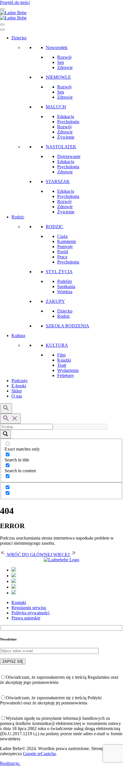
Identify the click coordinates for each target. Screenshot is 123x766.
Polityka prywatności (30, 612)
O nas (16, 396)
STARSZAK (58, 181)
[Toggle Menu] (2, 30)
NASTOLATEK (61, 146)
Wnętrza (64, 291)
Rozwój (64, 57)
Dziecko (19, 37)
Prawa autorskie (25, 617)
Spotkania (66, 286)
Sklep (16, 390)
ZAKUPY (55, 301)
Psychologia (68, 121)
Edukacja (65, 116)
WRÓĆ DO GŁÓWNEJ (29, 554)
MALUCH (56, 106)
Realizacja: (10, 763)
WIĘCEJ (62, 554)
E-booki (18, 385)
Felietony (65, 375)
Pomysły (65, 246)
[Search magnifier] (5, 434)
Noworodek (57, 47)
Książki (64, 360)
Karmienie (66, 241)
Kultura (18, 335)
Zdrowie (65, 67)
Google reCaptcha (39, 753)
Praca (62, 256)
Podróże (64, 281)
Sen (60, 62)
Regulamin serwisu (28, 607)
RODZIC (54, 226)
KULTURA (57, 345)
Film (61, 354)
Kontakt (18, 602)
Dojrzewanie (68, 156)
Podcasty (19, 380)
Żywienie (65, 137)
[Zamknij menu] (2, 24)
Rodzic (17, 216)
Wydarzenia (68, 370)
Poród (62, 251)
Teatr (61, 365)
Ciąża (62, 236)
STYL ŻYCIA (59, 271)
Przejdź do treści (15, 2)
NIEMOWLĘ (58, 77)
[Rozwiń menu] (2, 9)
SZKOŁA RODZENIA (67, 325)
